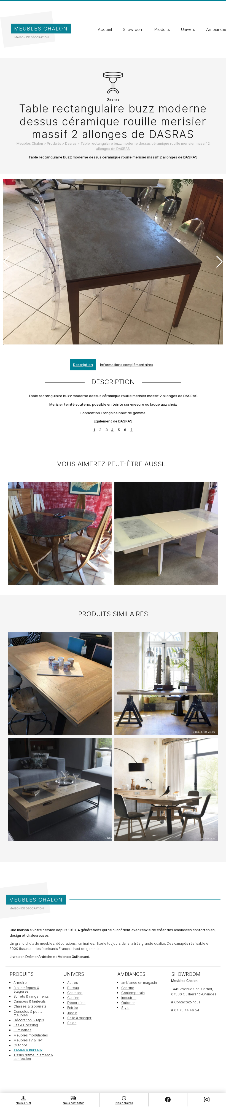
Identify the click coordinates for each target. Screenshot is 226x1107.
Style (125, 1008)
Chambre (74, 993)
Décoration (76, 1003)
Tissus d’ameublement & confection (33, 1057)
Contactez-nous (187, 1002)
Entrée (72, 1008)
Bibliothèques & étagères (26, 989)
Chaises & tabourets (30, 1006)
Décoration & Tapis (29, 1020)
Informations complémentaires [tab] (126, 364)
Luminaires (22, 1030)
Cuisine (73, 998)
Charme (127, 988)
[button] (219, 262)
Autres (72, 983)
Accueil (105, 29)
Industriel (128, 998)
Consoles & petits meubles (28, 1013)
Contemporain (133, 993)
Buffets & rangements (31, 996)
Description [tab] (83, 364)
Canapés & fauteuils (30, 1001)
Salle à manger (79, 1018)
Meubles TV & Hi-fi (28, 1040)
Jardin (72, 1013)
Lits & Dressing (26, 1025)
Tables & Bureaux (28, 1050)
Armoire (20, 983)
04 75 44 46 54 (186, 1010)
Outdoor (20, 1045)
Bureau (73, 988)
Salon (71, 1023)
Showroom (133, 29)
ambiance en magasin (139, 983)
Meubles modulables (31, 1035)
